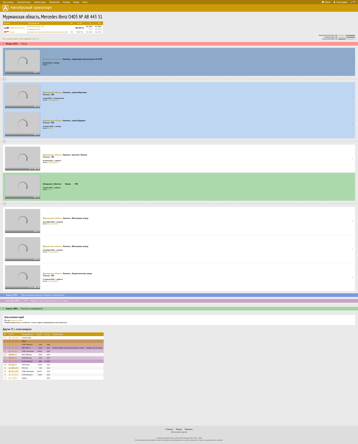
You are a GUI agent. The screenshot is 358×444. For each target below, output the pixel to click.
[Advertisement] (179, 404)
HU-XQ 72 (13, 364)
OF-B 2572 (13, 347)
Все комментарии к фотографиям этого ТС (21, 39)
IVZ (49, 64)
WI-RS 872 (13, 341)
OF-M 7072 (13, 374)
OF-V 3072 (13, 361)
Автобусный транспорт (31, 7)
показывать (351, 39)
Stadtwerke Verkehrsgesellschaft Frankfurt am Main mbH (48, 32)
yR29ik (50, 128)
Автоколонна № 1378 (36, 26)
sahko (50, 189)
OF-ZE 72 (13, 344)
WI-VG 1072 (14, 371)
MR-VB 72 (13, 354)
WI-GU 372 (13, 351)
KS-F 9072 (13, 378)
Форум (179, 429)
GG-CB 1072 (14, 337)
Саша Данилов (53, 100)
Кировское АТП (34, 29)
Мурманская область (17, 28)
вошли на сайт (16, 320)
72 (5, 337)
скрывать (341, 35)
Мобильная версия (179, 432)
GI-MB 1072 (14, 368)
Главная (169, 429)
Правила (188, 429)
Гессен (12, 32)
